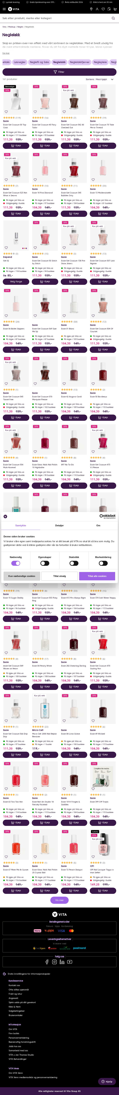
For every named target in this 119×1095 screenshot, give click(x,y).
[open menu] (4, 9)
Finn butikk (14, 1033)
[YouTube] (69, 961)
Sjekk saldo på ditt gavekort (22, 1002)
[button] (113, 18)
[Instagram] (54, 961)
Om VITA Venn (16, 1073)
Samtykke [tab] (20, 525)
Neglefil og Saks (39, 62)
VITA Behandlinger (17, 1059)
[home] (13, 9)
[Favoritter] (103, 9)
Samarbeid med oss (18, 1050)
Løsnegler (20, 62)
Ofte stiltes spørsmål (19, 990)
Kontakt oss (14, 985)
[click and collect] (109, 9)
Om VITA (13, 1029)
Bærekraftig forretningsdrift (22, 1042)
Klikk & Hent (14, 1007)
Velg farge (16, 281)
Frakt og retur (15, 994)
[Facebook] (46, 961)
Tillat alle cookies (97, 576)
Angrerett (13, 998)
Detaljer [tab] (59, 525)
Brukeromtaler (16, 1015)
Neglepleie (100, 62)
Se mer (6, 53)
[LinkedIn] (62, 961)
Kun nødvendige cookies (21, 576)
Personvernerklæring (19, 1038)
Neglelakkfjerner (80, 62)
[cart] (115, 9)
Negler (20, 27)
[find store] (91, 9)
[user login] (97, 9)
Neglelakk (29, 27)
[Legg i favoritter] (6, 112)
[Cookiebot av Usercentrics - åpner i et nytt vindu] (101, 516)
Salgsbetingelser (17, 1011)
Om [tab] (98, 525)
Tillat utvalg (59, 576)
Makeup (11, 27)
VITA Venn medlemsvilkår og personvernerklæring (33, 1077)
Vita (4, 27)
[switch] (44, 563)
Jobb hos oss (15, 1046)
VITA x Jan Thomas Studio (21, 1055)
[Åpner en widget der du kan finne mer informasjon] (107, 1082)
